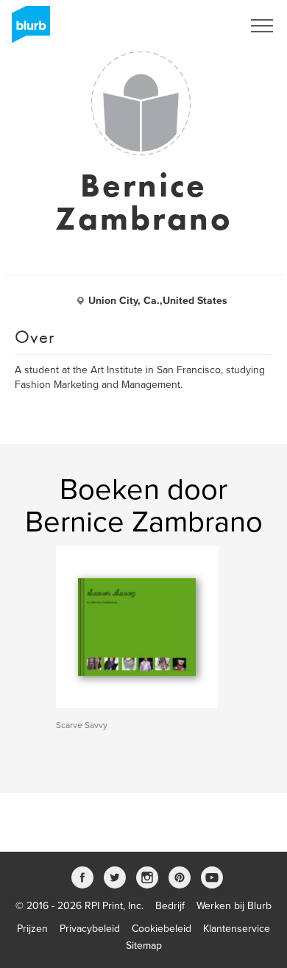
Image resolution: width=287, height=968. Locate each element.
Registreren (197, 26)
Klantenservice (236, 928)
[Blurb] (26, 29)
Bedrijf (170, 906)
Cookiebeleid (161, 928)
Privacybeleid (90, 928)
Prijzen (32, 928)
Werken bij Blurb (234, 906)
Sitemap (144, 945)
